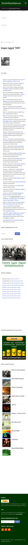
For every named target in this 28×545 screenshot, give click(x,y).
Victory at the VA (15, 279)
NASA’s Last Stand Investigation (18, 370)
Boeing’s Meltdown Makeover (18, 448)
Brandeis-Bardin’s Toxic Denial (18, 396)
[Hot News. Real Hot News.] (11, 3)
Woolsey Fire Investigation (17, 387)
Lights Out (14, 405)
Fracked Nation (15, 439)
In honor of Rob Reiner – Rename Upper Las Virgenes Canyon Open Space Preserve (14, 198)
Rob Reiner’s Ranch (12, 10)
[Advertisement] (14, 25)
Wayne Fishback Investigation (18, 378)
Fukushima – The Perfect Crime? (19, 413)
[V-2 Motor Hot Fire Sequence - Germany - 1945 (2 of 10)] (5, 61)
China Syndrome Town (16, 422)
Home (2, 42)
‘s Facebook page (12, 220)
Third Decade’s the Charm (14, 8)
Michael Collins (6, 283)
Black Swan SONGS (15, 431)
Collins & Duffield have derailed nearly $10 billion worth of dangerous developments (14, 214)
